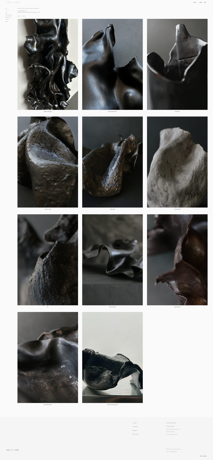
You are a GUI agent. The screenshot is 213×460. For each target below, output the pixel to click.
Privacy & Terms (170, 426)
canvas (7, 19)
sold (6, 21)
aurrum (7, 10)
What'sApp (135, 434)
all (6, 8)
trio (6, 12)
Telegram (135, 430)
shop (18, 16)
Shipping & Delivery (171, 422)
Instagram (135, 426)
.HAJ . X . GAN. (13, 2)
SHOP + (195, 2)
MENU (201, 2)
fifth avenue (8, 15)
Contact (135, 422)
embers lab (8, 17)
